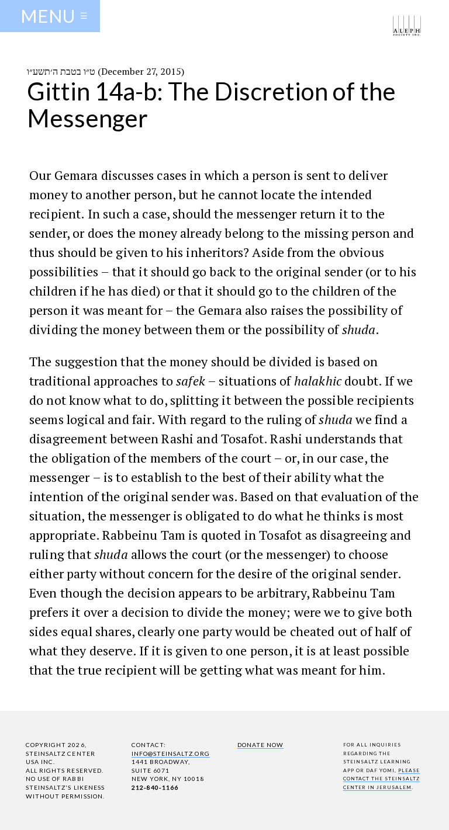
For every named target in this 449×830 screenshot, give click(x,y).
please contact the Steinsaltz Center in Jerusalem (381, 779)
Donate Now (260, 744)
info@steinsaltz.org (171, 753)
